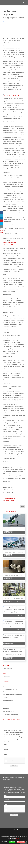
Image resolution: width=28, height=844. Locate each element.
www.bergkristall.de (8, 244)
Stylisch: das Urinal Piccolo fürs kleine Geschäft (14, 575)
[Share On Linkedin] (1, 218)
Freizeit (8, 18)
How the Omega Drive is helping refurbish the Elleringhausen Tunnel (14, 655)
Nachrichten (6, 708)
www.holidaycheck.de (8, 226)
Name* (5, 754)
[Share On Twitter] (1, 215)
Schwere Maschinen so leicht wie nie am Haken (14, 552)
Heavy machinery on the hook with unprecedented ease (14, 529)
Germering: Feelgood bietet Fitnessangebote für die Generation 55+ (14, 612)
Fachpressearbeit (7, 687)
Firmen (11, 17)
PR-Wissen (6, 697)
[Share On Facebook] (1, 212)
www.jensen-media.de (9, 500)
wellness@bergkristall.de (9, 242)
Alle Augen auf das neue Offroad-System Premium (14, 598)
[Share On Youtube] (1, 221)
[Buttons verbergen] (1, 232)
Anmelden (13, 765)
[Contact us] (1, 226)
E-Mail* (5, 744)
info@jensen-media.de (9, 498)
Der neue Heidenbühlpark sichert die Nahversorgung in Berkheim (14, 640)
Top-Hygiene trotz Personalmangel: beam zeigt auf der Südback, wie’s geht (14, 626)
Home (4, 684)
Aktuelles (5, 705)
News (14, 17)
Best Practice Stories (8, 711)
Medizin (12, 18)
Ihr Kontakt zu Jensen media (10, 714)
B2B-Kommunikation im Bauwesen (12, 694)
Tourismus (5, 703)
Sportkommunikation (8, 700)
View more (18, 838)
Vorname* (6, 749)
